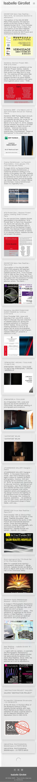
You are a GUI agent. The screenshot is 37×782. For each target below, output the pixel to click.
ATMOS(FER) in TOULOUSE (14, 399)
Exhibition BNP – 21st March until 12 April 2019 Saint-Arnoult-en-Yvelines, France (18, 111)
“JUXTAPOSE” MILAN (12, 436)
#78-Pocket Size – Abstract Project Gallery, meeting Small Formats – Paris (17, 214)
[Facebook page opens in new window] (15, 770)
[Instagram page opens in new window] (22, 770)
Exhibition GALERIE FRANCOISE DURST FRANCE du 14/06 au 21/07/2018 (16, 312)
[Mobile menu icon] (34, 3)
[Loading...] (18, 760)
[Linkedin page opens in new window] (18, 770)
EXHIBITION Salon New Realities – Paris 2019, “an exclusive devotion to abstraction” (18, 16)
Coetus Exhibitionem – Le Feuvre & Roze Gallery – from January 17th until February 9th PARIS (17, 164)
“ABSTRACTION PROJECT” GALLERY (18, 690)
